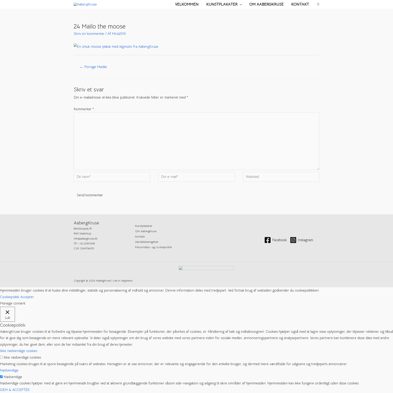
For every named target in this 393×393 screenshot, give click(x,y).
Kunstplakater (222, 4)
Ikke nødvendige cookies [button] (18, 351)
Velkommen (187, 4)
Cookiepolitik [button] (9, 297)
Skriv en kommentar (89, 34)
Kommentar (84, 109)
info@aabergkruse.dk (85, 238)
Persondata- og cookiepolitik (153, 247)
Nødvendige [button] (9, 370)
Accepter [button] (27, 297)
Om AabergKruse (266, 4)
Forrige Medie (93, 66)
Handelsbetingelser (146, 242)
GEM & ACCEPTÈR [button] (15, 390)
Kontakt (300, 4)
